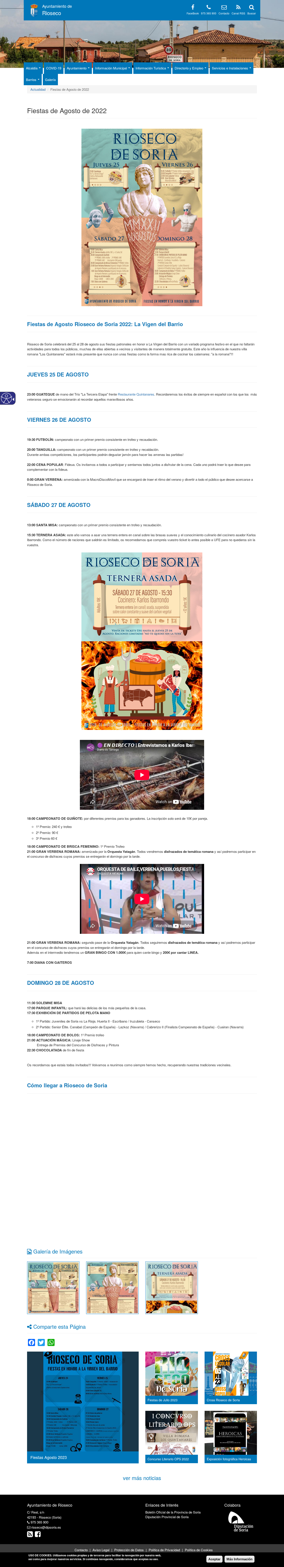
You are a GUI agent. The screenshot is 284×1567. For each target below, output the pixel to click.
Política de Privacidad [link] (164, 1549)
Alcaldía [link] (32, 68)
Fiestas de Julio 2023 (163, 1400)
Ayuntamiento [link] (77, 68)
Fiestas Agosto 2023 (48, 1457)
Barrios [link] (31, 79)
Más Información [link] (239, 1559)
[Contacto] (224, 8)
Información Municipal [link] (111, 68)
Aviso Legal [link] (101, 1549)
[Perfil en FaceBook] (192, 8)
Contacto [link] (81, 1549)
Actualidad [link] (37, 89)
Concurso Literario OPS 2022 (168, 1459)
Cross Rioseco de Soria (223, 1400)
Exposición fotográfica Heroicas (229, 1459)
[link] (53, 1287)
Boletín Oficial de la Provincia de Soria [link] (173, 1512)
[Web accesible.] (6, 398)
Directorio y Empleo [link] (189, 68)
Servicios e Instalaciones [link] (230, 68)
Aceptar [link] (214, 1559)
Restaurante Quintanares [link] (136, 394)
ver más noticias (142, 1478)
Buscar (251, 13)
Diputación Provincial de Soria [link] (167, 1516)
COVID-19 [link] (53, 68)
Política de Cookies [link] (199, 1549)
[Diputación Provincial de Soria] (241, 1521)
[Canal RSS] (238, 8)
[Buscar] (251, 8)
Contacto (224, 13)
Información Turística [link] (151, 68)
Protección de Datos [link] (129, 1549)
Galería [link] (50, 79)
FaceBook (193, 13)
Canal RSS (238, 13)
